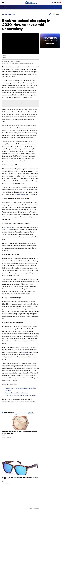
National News (8, 14)
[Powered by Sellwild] (36, 508)
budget (27, 352)
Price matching (6, 227)
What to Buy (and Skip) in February (16, 393)
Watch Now (55, 2)
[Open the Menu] (2, 2)
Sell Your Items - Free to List (21, 413)
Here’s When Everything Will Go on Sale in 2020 (20, 395)
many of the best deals (21, 194)
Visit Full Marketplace (31, 413)
